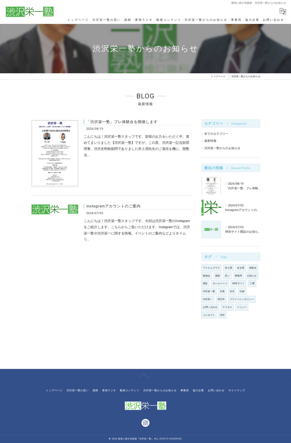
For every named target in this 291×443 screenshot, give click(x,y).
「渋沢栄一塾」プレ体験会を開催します (122, 121)
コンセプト (209, 315)
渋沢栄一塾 (209, 291)
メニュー (242, 307)
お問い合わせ (210, 307)
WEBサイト (238, 283)
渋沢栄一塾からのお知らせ (222, 148)
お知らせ (252, 275)
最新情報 (210, 141)
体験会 (253, 267)
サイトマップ (236, 390)
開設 (205, 283)
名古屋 (240, 267)
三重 (252, 283)
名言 (232, 291)
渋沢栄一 (208, 299)
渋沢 (222, 315)
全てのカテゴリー (216, 133)
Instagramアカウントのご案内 (113, 206)
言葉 (222, 291)
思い (227, 275)
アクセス (227, 307)
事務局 (238, 275)
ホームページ (220, 283)
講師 (217, 275)
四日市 (221, 299)
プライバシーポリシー (242, 299)
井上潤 (228, 267)
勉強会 (206, 275)
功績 (242, 291)
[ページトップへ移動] (144, 375)
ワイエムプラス (211, 267)
